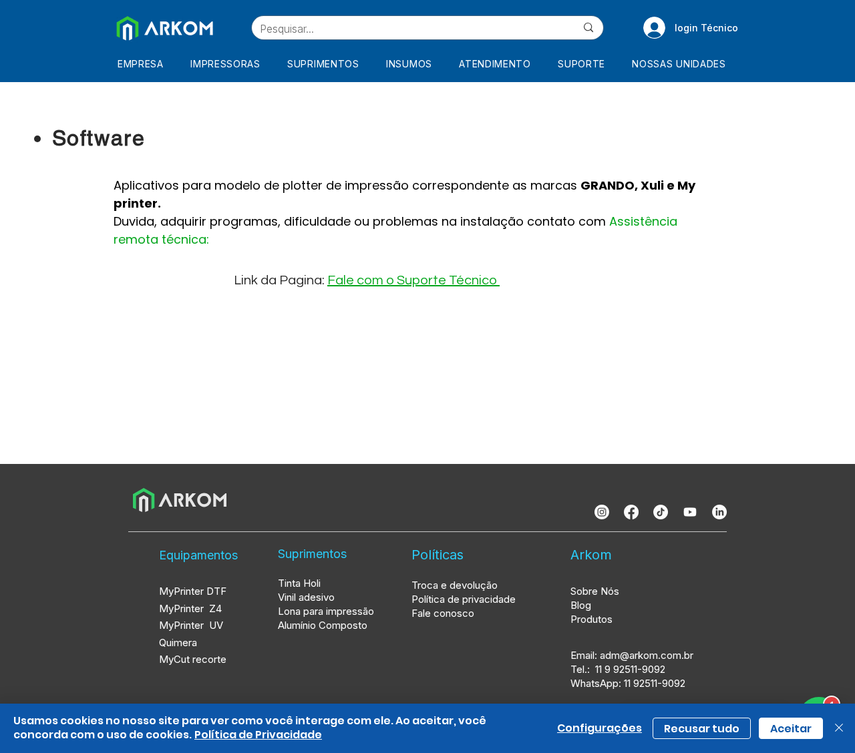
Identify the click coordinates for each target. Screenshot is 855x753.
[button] (229, 63)
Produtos (591, 619)
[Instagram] (601, 512)
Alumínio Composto (324, 625)
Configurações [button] (599, 728)
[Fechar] (839, 728)
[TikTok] (660, 512)
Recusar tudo (701, 728)
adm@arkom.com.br (646, 655)
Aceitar (791, 728)
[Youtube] (690, 512)
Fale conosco (442, 613)
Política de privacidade (463, 599)
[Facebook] (631, 512)
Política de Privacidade (258, 734)
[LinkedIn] (719, 512)
